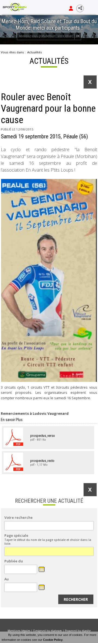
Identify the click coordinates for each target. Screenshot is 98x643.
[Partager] (80, 8)
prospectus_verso (42, 436)
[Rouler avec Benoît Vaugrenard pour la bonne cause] (49, 280)
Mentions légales (19, 631)
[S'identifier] (71, 8)
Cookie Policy (53, 639)
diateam (56, 631)
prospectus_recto (42, 461)
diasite (86, 631)
